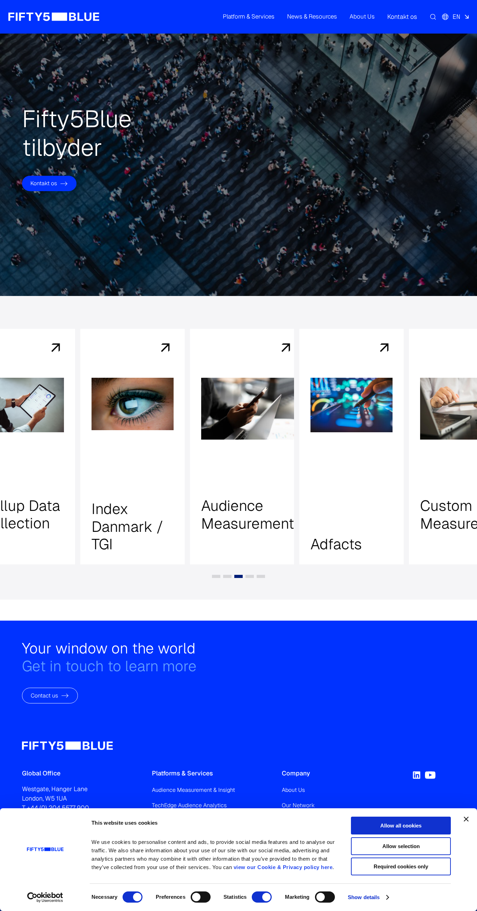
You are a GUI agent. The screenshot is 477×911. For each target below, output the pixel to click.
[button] (248, 16)
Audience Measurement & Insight (193, 790)
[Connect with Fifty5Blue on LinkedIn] (416, 775)
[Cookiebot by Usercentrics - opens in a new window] (45, 897)
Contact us (44, 695)
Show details (364, 897)
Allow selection (401, 846)
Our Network (298, 805)
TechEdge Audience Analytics (189, 805)
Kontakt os (43, 183)
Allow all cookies (400, 826)
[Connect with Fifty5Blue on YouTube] (430, 775)
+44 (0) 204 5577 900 (58, 808)
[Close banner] (466, 819)
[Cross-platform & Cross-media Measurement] (106, 348)
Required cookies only (401, 866)
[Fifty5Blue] (53, 17)
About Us (293, 790)
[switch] (201, 897)
